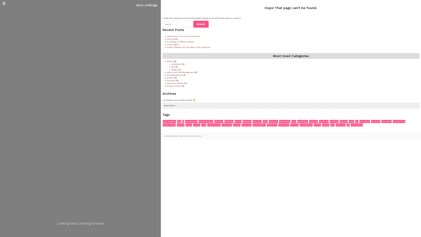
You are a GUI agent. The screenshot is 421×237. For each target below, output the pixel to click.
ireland (351, 121)
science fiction (284, 125)
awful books (219, 121)
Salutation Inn (272, 125)
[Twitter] (78, 231)
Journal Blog (188, 136)
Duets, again (173, 44)
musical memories (213, 125)
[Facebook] (73, 231)
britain (265, 121)
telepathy (325, 125)
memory (189, 125)
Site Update (172, 39)
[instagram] (83, 231)
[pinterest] (88, 231)
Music (169, 61)
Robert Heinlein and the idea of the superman (188, 47)
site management (306, 125)
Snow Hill (317, 125)
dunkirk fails (313, 121)
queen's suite (246, 125)
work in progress (356, 125)
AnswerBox (198, 136)
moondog (196, 125)
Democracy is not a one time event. (183, 36)
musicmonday (227, 125)
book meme (257, 121)
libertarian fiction (399, 121)
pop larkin (236, 125)
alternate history (191, 121)
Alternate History (175, 83)
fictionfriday (334, 121)
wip (348, 125)
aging (179, 121)
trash (332, 125)
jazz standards (365, 121)
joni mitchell (375, 121)
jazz (173, 67)
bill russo (238, 121)
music (204, 125)
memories (180, 125)
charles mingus (284, 121)
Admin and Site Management (180, 72)
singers (174, 69)
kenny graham (386, 121)
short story (294, 125)
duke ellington (303, 121)
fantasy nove (323, 121)
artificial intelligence (206, 121)
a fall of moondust (169, 121)
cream (294, 121)
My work (171, 80)
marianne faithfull (169, 125)
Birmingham (247, 121)
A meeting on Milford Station (180, 42)
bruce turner (273, 121)
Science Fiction (174, 86)
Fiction (170, 78)
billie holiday (229, 121)
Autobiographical (175, 75)
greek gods (343, 121)
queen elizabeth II (259, 125)
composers (176, 64)
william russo (340, 125)
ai (183, 121)
